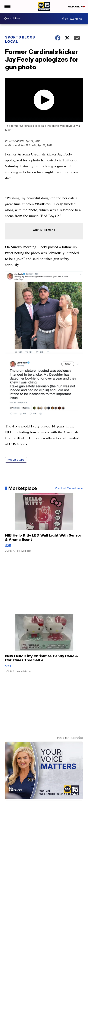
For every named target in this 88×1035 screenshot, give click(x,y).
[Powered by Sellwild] (76, 737)
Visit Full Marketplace (69, 488)
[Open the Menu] (7, 6)
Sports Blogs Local (20, 39)
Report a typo (16, 459)
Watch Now (75, 6)
